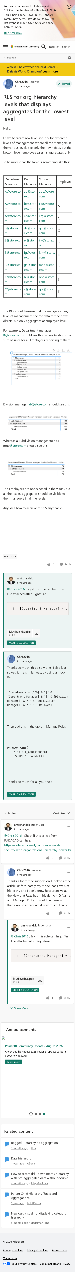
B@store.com (12, 335)
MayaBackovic (39, 1183)
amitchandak (25, 578)
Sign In (66, 46)
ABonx (31, 1163)
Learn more (50, 71)
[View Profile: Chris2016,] (11, 659)
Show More (21, 1008)
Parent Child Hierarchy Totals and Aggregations (34, 1196)
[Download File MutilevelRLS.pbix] (36, 633)
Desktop (11, 57)
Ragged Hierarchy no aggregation (34, 1143)
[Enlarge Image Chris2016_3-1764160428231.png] (37, 469)
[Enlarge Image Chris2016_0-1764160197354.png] (37, 366)
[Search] (43, 46)
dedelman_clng (40, 1223)
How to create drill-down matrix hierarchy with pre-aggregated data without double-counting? (40, 1176)
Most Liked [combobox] (61, 813)
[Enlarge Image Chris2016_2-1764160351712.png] (37, 422)
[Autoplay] (31, 1114)
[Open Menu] (69, 57)
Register (54, 46)
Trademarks (10, 1258)
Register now (13, 33)
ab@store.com (38, 404)
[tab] (36, 1114)
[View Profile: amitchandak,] (11, 580)
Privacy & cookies (37, 1250)
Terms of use (59, 1250)
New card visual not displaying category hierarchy (38, 1215)
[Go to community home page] (25, 46)
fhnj (33, 1148)
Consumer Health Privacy (55, 1263)
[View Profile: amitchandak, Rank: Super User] (8, 827)
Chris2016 (21, 81)
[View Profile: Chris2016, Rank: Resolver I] (8, 84)
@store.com (18, 445)
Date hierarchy (21, 1158)
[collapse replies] (37, 821)
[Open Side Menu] (5, 47)
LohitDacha (34, 1203)
